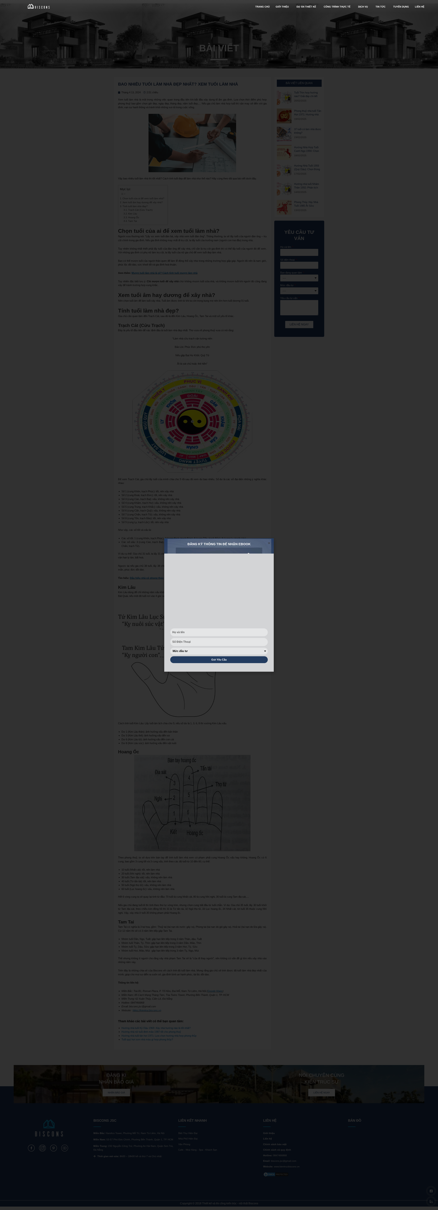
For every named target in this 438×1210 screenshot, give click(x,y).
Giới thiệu (282, 6)
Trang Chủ (262, 6)
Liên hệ (419, 6)
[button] (269, 543)
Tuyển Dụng (401, 6)
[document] (219, 605)
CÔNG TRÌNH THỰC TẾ (337, 6)
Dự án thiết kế (306, 6)
